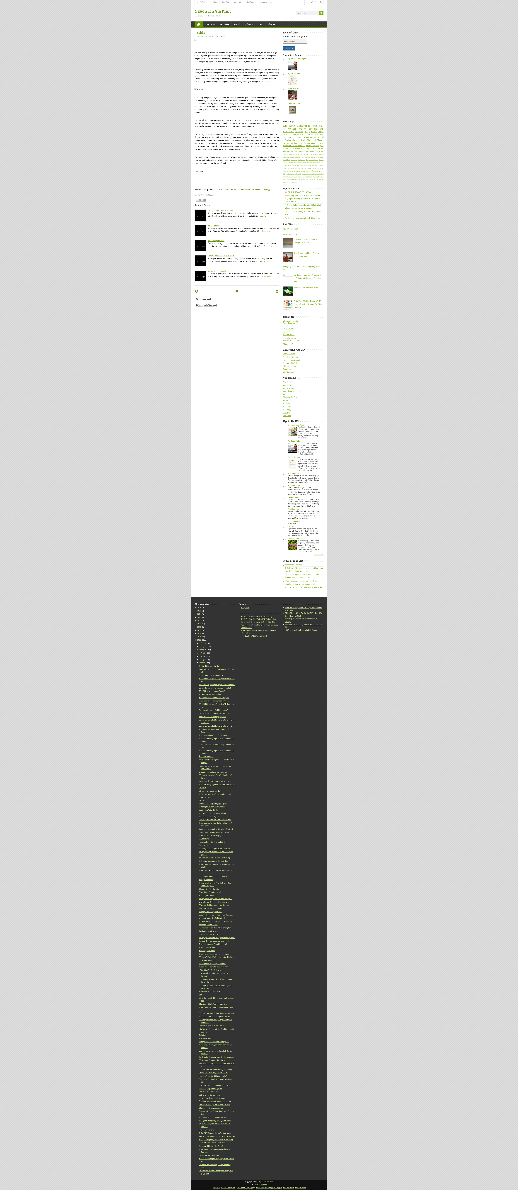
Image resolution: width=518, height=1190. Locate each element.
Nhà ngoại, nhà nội (206, 1038)
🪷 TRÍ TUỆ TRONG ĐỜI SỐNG (298, 192)
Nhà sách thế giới (290, 366)
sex (301, 134)
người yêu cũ (290, 174)
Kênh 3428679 (295, 148)
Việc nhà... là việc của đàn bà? (211, 908)
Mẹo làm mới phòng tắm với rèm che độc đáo (217, 1136)
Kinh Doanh (250, 2)
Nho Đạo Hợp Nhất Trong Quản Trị (254, 636)
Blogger (264, 1185)
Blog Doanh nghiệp (290, 321)
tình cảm (308, 179)
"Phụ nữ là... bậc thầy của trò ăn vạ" (213, 1073)
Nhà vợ (321, 160)
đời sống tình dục (295, 151)
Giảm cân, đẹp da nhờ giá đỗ (210, 1089)
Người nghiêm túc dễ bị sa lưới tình (213, 842)
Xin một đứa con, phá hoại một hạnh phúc (215, 1117)
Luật (288, 160)
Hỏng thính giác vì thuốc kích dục (212, 1026)
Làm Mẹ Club (288, 385)
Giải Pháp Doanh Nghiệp (246, 1188)
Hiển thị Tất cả (318, 554)
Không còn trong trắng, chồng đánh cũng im (216, 1121)
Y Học (297, 165)
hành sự (285, 171)
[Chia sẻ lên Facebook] (204, 200)
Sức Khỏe (213, 2)
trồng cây (286, 148)
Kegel (285, 160)
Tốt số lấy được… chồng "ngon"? (212, 691)
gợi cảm (317, 137)
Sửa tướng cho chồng (216, 241)
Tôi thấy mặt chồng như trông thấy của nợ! (216, 921)
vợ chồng (314, 134)
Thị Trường (224, 24)
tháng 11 (203, 646)
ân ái (308, 146)
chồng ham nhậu (288, 168)
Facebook (224, 190)
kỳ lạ (306, 131)
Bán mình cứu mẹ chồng (208, 1092)
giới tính (318, 129)
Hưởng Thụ (288, 143)
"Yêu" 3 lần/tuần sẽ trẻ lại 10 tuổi (212, 1143)
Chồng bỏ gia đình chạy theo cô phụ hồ (214, 902)
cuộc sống (313, 148)
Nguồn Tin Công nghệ (297, 59)
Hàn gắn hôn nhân (206, 880)
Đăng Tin (271, 24)
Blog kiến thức (288, 329)
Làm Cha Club (288, 388)
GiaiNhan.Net (293, 509)
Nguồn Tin (201, 2)
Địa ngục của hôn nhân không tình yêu (214, 710)
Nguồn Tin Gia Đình (213, 11)
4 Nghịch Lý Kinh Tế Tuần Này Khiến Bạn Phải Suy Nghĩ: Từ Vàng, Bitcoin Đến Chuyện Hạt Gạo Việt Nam (303, 198)
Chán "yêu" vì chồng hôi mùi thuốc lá (213, 1085)
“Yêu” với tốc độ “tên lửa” (209, 934)
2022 (199, 621)
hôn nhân (292, 134)
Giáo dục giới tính (290, 344)
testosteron (308, 176)
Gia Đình (200, 195)
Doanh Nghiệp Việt (228, 1188)
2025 (199, 611)
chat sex (321, 165)
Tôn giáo (286, 403)
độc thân (313, 131)
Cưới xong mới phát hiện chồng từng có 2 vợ (217, 726)
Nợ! (200, 995)
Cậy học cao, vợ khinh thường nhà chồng (215, 1070)
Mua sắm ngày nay (290, 357)
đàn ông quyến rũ (311, 143)
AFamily (320, 140)
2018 (199, 630)
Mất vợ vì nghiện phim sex (209, 1095)
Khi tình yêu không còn (208, 895)
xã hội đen (292, 182)
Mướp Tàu (301, 160)
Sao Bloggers (288, 409)
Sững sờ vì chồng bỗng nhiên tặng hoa (214, 905)
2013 (199, 640)
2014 (199, 637)
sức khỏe (318, 154)
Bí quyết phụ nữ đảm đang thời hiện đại (214, 1017)
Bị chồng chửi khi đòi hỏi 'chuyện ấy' (213, 876)
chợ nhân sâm (299, 168)
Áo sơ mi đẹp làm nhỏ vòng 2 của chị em (215, 1102)
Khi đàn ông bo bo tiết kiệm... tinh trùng (214, 858)
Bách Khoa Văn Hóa (291, 323)
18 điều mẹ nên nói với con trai (211, 1108)
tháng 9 (202, 653)
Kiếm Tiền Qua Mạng (264, 1188)
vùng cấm (315, 179)
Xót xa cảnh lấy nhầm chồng (210, 694)
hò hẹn (308, 129)
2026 (199, 608)
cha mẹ (314, 165)
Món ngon (294, 160)
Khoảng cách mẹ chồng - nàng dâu (212, 964)
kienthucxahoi (293, 497)
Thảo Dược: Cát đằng (293, 565)
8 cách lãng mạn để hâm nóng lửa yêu (214, 954)
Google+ (246, 190)
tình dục (320, 148)
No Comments (220, 37)
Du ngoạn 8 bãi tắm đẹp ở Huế (211, 1146)
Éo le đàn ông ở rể (206, 757)
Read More (263, 216)
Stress (299, 162)
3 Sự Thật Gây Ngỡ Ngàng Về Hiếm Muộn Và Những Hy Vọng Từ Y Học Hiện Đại (308, 304)
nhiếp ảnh (298, 174)
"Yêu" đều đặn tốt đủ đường (210, 970)
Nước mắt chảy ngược (208, 947)
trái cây (297, 179)
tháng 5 (202, 1174)
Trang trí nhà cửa (307, 162)
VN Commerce (288, 1188)
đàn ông (297, 129)
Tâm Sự (286, 151)
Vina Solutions (294, 485)
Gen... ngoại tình (205, 845)
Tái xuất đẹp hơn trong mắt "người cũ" (214, 941)
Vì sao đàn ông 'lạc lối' (292, 234)
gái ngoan (312, 168)
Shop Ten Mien (289, 354)
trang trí (292, 179)
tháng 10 (203, 650)
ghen (321, 146)
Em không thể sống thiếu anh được (213, 1098)
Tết (303, 146)
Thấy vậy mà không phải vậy (210, 912)
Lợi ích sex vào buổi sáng (209, 1155)
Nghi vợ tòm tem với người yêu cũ (212, 813)
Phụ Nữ (293, 162)
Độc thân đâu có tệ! (290, 229)
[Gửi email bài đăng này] (197, 200)
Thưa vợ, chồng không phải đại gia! (213, 944)
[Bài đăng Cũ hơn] (277, 291)
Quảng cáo (249, 24)
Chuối (289, 157)
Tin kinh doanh (288, 335)
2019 (199, 627)
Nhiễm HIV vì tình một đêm (209, 992)
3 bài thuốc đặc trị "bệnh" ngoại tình (213, 1004)
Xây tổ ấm (287, 382)
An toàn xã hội (288, 400)
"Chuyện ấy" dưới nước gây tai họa (213, 836)
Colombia (294, 157)
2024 (199, 614)
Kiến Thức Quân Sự (291, 341)
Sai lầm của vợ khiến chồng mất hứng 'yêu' (216, 1171)
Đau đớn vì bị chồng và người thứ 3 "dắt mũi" (217, 685)
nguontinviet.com (266, 2)
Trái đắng (202, 1035)
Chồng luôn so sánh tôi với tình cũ (221, 210)
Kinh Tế (237, 24)
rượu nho (301, 176)
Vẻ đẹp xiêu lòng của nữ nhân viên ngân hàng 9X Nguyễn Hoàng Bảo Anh (307, 278)
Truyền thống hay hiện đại (209, 666)
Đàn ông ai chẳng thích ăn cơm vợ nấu (214, 1105)
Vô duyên (202, 788)
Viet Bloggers (293, 474)
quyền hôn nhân (291, 176)
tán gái (303, 179)
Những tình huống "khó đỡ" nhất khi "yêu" (215, 899)
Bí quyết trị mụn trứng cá (209, 817)
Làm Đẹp (286, 413)
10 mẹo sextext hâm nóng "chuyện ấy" (214, 1042)
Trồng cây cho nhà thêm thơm (306, 288)
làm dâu (291, 140)
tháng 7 (202, 660)
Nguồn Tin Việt (294, 73)
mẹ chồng (312, 171)
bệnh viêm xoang (305, 165)
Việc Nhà (306, 140)
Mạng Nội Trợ (293, 88)
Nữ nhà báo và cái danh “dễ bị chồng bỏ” (215, 928)
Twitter (235, 190)
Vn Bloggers (277, 1188)
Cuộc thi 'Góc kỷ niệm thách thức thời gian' (216, 915)
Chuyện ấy (298, 143)
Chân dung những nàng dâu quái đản (213, 861)
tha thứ (315, 176)
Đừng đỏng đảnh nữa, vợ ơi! (210, 892)
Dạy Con (318, 151)
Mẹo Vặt (299, 140)
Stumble (257, 190)
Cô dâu (307, 134)
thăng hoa (308, 137)
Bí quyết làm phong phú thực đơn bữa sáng (216, 1140)
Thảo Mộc (216, 1188)
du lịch (313, 140)
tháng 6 (202, 663)
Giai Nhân (287, 416)
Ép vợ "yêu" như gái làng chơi (211, 675)
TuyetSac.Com (294, 103)
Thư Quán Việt (294, 457)
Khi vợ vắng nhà (214, 226)
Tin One (291, 527)
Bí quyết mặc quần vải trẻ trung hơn (213, 772)
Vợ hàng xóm (289, 165)
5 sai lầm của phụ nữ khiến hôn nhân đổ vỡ (216, 829)
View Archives (288, 46)
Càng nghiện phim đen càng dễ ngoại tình (215, 688)
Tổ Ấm (287, 129)
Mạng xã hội (310, 160)
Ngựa (316, 160)
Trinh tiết (305, 148)
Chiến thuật (314, 146)
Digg (268, 190)
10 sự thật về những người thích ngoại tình (216, 781)
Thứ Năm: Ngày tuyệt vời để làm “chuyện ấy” (216, 785)
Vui (284, 394)
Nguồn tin (286, 332)
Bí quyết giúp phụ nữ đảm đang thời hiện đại (216, 1013)
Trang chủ (245, 608)
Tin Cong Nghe (294, 441)
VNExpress (288, 131)
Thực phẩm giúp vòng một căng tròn (213, 735)
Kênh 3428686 (296, 146)
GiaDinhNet (209, 195)
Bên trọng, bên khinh (207, 951)
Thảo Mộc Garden (295, 539)
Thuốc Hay (287, 406)
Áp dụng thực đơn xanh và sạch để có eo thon (303, 218)
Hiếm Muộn (307, 157)
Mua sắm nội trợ (289, 338)
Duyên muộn (204, 839)
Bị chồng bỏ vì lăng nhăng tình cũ (212, 807)
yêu (298, 134)
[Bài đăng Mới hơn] (196, 291)
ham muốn (320, 168)
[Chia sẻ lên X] (202, 200)
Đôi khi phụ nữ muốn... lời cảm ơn (212, 1060)
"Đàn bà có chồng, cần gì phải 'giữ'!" (213, 804)
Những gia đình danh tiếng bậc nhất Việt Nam (217, 938)
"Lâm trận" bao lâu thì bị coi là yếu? (213, 1076)
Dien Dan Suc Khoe (296, 425)
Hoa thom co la (294, 521)
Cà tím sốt (300, 157)
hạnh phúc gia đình (295, 171)
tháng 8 (202, 656)
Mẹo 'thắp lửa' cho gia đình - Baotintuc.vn (215, 820)
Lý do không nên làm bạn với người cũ (214, 832)
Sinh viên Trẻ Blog (290, 397)
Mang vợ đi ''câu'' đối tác (208, 810)
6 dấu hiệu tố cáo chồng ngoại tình (212, 701)
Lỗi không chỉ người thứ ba (209, 791)
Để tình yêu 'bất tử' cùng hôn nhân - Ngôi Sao (216, 957)
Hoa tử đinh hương (317, 157)
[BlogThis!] (199, 200)
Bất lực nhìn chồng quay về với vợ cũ (214, 698)
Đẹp (297, 182)
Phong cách (287, 162)
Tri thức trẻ (316, 162)
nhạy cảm (305, 174)
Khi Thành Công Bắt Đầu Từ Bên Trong (256, 617)
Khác (261, 24)
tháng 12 (203, 643)
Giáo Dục (238, 2)
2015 (199, 634)
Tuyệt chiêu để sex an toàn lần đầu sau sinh (216, 1057)
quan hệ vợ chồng (309, 154)
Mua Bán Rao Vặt (290, 363)
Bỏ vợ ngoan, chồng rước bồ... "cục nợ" (215, 848)
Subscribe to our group (295, 36)
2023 (199, 617)
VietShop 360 (288, 372)
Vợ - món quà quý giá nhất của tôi (212, 918)
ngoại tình (291, 137)
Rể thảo (200, 33)
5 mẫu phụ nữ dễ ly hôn (208, 925)
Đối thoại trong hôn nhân (217, 271)
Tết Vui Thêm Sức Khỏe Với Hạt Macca (301, 630)
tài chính (299, 131)
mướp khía (304, 171)
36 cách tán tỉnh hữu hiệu (209, 889)
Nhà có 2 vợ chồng (206, 1130)
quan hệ (311, 174)
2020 (199, 624)
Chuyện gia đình (308, 151)
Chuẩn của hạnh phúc (207, 960)
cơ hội (307, 168)
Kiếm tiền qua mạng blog (292, 360)
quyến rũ (299, 137)
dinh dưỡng (298, 154)
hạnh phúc (318, 126)
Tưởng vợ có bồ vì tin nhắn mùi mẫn (213, 967)
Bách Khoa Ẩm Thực (291, 391)
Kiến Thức (226, 2)
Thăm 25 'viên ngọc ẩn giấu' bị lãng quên (215, 1133)
